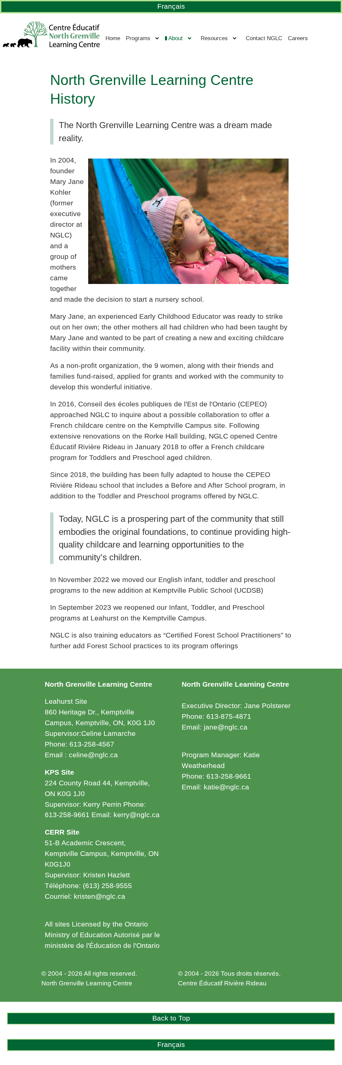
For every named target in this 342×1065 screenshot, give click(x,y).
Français (171, 6)
